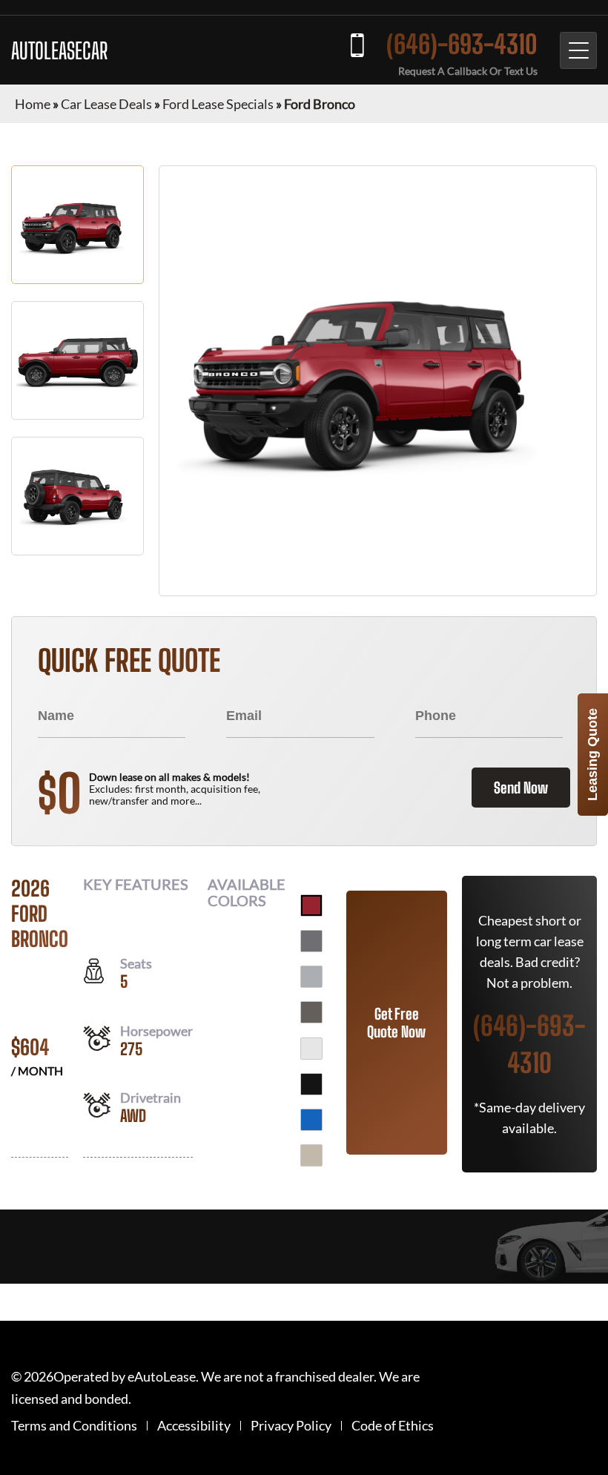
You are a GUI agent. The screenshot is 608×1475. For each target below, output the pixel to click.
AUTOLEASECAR (59, 50)
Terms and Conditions (74, 1426)
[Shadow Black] (311, 1084)
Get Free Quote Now (396, 1022)
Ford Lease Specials (218, 104)
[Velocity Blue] (311, 1119)
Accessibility (194, 1426)
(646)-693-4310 (462, 44)
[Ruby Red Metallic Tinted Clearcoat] (311, 905)
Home (32, 104)
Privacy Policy (291, 1426)
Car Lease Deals (106, 104)
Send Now (521, 787)
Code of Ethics (392, 1426)
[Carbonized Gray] (311, 941)
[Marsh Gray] (311, 1012)
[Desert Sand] (311, 1155)
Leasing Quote (592, 754)
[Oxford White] (311, 1048)
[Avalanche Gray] (311, 976)
